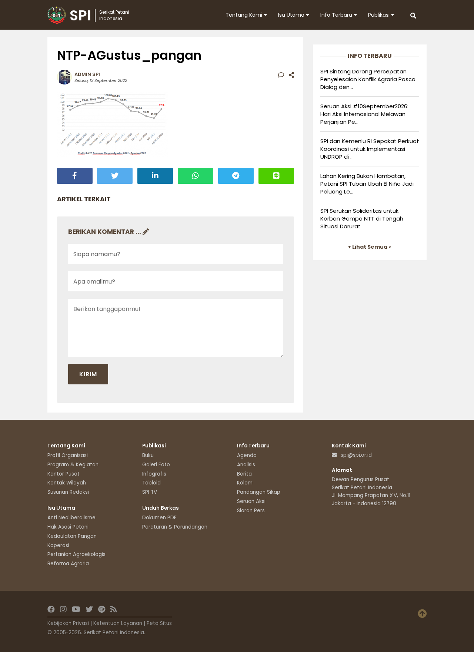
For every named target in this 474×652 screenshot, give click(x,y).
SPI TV (149, 492)
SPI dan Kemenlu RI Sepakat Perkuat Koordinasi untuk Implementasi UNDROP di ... (369, 148)
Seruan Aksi (251, 501)
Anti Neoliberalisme (71, 517)
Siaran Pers (251, 510)
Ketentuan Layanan (117, 623)
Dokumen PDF (159, 517)
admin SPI (87, 74)
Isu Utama (292, 15)
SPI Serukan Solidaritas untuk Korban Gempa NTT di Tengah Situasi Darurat (361, 218)
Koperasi (58, 545)
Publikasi (379, 15)
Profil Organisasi (67, 455)
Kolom (245, 482)
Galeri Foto (156, 464)
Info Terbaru (337, 15)
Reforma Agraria (68, 563)
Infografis (154, 473)
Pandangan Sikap (258, 492)
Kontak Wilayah (66, 482)
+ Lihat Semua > (369, 247)
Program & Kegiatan (73, 464)
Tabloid (151, 482)
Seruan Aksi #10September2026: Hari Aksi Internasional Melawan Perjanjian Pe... (364, 114)
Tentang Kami (245, 15)
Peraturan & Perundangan (174, 526)
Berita (244, 473)
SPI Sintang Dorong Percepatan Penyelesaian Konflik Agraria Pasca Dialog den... (367, 79)
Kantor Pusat (63, 473)
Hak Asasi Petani (68, 526)
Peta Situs (159, 623)
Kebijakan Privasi (68, 623)
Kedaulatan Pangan (72, 536)
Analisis (246, 464)
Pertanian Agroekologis (76, 554)
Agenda (247, 455)
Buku (148, 455)
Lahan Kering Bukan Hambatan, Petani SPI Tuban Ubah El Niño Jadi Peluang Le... (367, 183)
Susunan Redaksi (68, 492)
